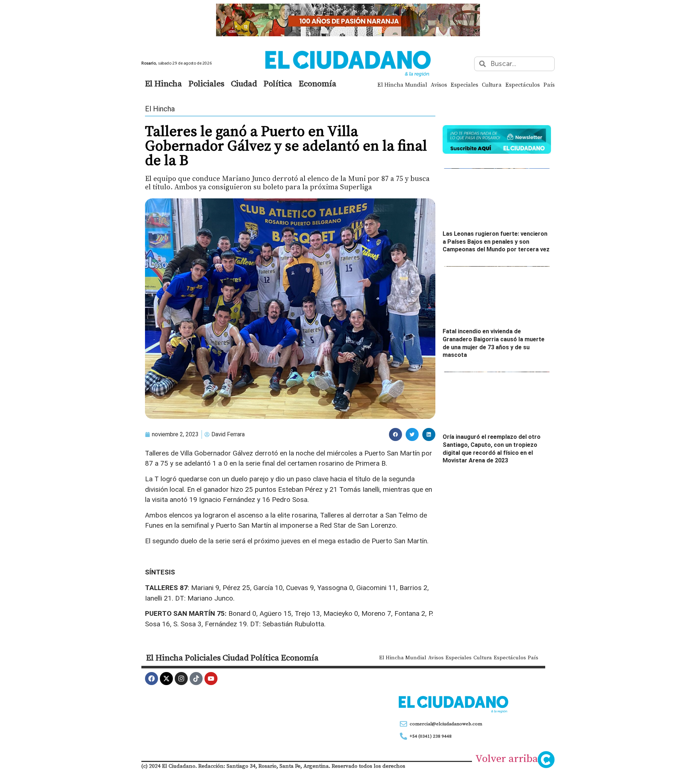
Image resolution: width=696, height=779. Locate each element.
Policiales (206, 83)
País (549, 84)
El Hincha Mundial (402, 84)
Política (278, 83)
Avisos (439, 84)
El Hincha (163, 83)
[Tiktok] (196, 678)
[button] (395, 434)
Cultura (492, 84)
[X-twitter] (166, 678)
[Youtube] (211, 678)
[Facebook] (151, 678)
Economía (317, 83)
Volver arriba (506, 758)
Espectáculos (522, 84)
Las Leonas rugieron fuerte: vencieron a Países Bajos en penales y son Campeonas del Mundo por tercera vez (496, 241)
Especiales (464, 84)
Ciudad (244, 83)
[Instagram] (181, 678)
